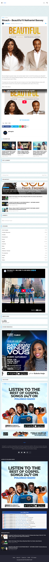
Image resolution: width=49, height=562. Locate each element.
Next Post (44, 175)
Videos (24, 259)
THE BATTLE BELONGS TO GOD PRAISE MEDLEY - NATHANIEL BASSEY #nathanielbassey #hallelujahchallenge (9, 153)
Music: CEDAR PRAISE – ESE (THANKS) (22, 523)
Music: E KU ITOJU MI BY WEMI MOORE (22, 517)
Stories (24, 248)
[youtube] (24, 452)
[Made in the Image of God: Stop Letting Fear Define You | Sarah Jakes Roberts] (5, 198)
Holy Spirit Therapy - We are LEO (21, 527)
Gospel (24, 241)
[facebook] (19, 452)
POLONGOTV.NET (19, 514)
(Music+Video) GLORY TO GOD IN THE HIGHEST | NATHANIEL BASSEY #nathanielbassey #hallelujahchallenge (40, 153)
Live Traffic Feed (25, 512)
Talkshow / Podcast (24, 250)
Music (6, 17)
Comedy (24, 234)
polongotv (11, 131)
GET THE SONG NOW (24, 120)
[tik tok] (30, 452)
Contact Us (24, 557)
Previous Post (5, 175)
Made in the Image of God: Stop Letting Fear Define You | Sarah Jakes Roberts (25, 196)
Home (3, 17)
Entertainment (24, 237)
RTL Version (33, 557)
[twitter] (22, 452)
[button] (2, 3)
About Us (18, 557)
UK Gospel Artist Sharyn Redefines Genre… (23, 526)
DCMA (28, 557)
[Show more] (28, 126)
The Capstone (24, 253)
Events (24, 239)
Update (24, 255)
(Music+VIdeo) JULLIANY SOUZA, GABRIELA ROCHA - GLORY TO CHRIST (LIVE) (24, 152)
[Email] (25, 126)
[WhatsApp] (20, 126)
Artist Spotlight (24, 230)
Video (9, 123)
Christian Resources (24, 232)
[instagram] (27, 452)
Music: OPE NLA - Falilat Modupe (21, 520)
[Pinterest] (23, 126)
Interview (24, 243)
